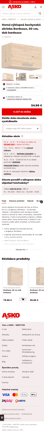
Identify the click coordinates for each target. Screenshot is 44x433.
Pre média (6, 351)
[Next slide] (40, 76)
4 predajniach (11, 90)
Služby (4, 345)
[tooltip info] (22, 136)
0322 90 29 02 (15, 189)
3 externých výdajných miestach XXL (19, 99)
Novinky (5, 382)
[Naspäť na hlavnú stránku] (14, 7)
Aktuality (5, 335)
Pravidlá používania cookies (11, 418)
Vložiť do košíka (22, 112)
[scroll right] (41, 201)
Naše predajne (8, 340)
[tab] (4, 201)
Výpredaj (25, 377)
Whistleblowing (27, 414)
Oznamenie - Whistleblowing (28, 351)
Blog (3, 362)
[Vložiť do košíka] (23, 299)
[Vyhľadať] (41, 14)
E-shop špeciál (8, 377)
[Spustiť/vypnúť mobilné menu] (3, 7)
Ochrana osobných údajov (11, 414)
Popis (4, 201)
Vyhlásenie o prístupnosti (27, 361)
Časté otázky (27, 340)
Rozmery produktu (16, 201)
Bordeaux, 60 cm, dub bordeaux (12, 290)
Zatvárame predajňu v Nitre (24, 2)
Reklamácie (26, 329)
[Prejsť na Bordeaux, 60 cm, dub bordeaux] (15, 276)
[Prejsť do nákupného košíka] (41, 7)
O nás (4, 329)
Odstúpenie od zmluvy (31, 335)
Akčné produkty (8, 372)
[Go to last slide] (4, 76)
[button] (8, 77)
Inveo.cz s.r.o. (14, 427)
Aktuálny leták (28, 372)
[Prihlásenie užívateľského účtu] (35, 7)
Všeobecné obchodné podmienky (13, 409)
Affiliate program (29, 356)
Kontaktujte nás (28, 345)
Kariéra (5, 356)
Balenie (30, 201)
